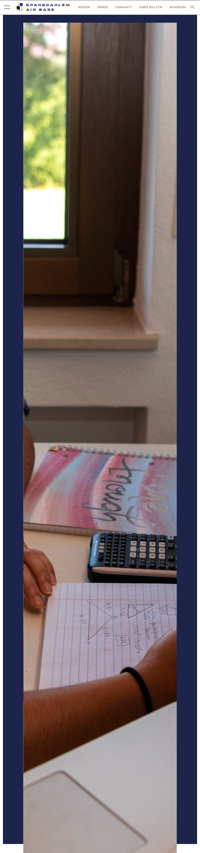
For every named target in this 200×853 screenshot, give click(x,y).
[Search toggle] (193, 7)
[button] (6, 7)
